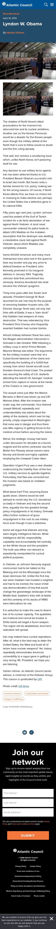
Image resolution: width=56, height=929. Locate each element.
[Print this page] (24, 732)
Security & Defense (12, 693)
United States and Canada (37, 693)
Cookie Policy (35, 866)
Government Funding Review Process (28, 881)
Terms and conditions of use (28, 871)
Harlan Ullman (15, 33)
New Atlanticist (11, 13)
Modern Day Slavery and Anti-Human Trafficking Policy (28, 891)
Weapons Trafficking (13, 699)
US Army (24, 686)
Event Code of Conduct (20, 896)
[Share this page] (31, 732)
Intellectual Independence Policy (28, 876)
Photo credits (39, 896)
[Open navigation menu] (52, 4)
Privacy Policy (20, 866)
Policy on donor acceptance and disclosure (28, 886)
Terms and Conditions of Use (23, 824)
